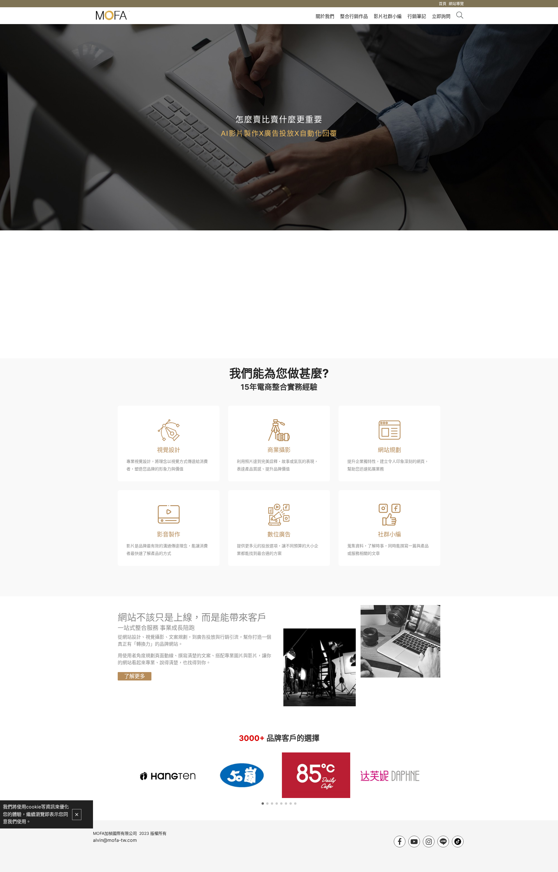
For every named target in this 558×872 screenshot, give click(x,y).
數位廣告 (279, 534)
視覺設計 (168, 450)
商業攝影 (279, 450)
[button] (263, 803)
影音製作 (168, 534)
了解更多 (134, 676)
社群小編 (389, 534)
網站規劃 (389, 450)
